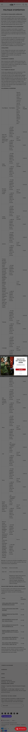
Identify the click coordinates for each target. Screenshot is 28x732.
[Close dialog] (26, 357)
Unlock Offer (21, 369)
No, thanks (20, 373)
